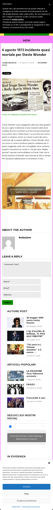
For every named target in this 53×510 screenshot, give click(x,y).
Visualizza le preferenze (26, 500)
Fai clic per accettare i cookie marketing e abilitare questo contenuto (26, 191)
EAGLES (30, 384)
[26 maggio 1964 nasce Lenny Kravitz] (15, 322)
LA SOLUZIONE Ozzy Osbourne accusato (34, 374)
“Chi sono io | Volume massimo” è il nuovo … (33, 349)
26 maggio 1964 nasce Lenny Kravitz (34, 320)
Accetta (26, 486)
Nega (26, 493)
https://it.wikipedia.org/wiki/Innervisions (19, 114)
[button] (49, 463)
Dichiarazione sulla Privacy (31, 506)
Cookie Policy (16, 506)
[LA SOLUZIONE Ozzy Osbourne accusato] (15, 376)
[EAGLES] (15, 389)
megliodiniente (9, 63)
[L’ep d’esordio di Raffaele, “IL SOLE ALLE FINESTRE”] (15, 336)
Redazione (25, 238)
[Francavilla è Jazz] (15, 402)
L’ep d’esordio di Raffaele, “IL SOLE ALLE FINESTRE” (35, 334)
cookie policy (18, 19)
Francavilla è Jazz (35, 398)
